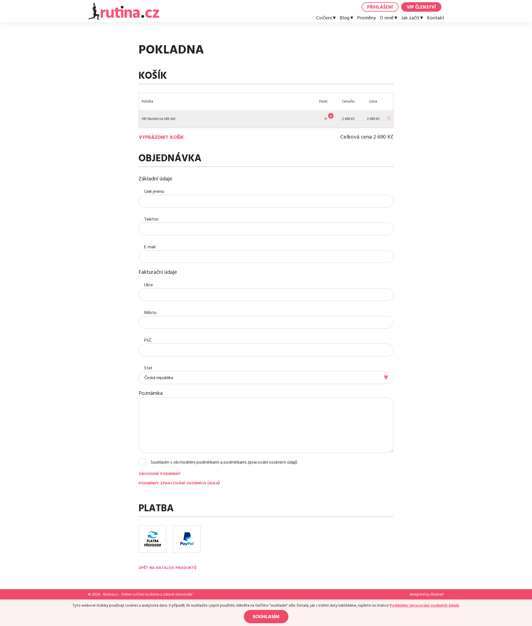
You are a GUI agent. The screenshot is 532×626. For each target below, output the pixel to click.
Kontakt (435, 18)
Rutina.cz (110, 594)
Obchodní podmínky (160, 474)
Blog (344, 18)
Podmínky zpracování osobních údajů (179, 483)
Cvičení (324, 18)
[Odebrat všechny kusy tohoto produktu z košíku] (388, 117)
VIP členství (421, 7)
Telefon (151, 219)
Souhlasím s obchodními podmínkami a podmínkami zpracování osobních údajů (224, 462)
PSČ (148, 340)
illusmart (437, 594)
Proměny (366, 18)
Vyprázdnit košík (161, 137)
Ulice (148, 285)
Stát (148, 368)
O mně (386, 18)
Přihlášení (380, 7)
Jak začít (410, 18)
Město (150, 313)
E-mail (149, 247)
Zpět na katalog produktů (167, 568)
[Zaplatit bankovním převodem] (152, 539)
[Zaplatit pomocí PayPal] (187, 539)
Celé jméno (154, 191)
